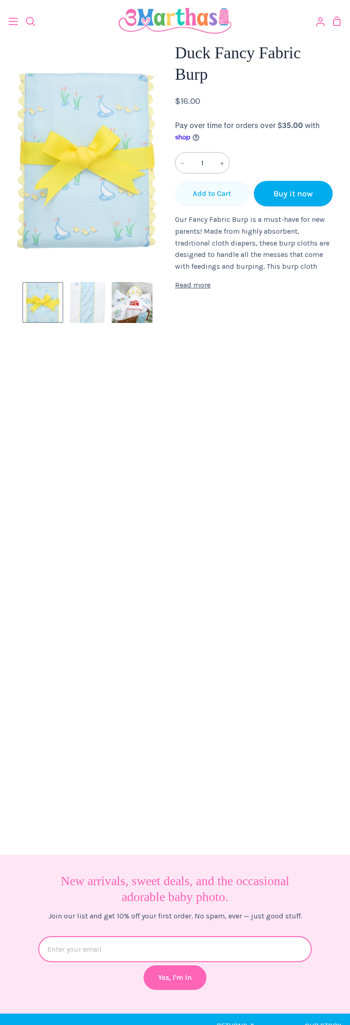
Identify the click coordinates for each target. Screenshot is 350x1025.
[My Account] (317, 21)
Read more (193, 285)
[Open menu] (9, 21)
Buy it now (293, 194)
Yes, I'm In (175, 977)
